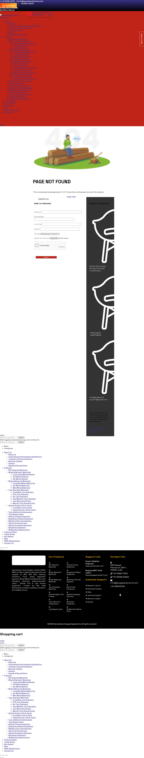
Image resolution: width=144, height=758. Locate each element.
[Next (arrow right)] (3, 549)
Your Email (38, 224)
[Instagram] (120, 595)
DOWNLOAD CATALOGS (9, 8)
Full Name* (38, 212)
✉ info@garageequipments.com (29, 1)
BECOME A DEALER (27, 3)
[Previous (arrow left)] (1, 549)
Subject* (37, 229)
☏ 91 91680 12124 (7, 1)
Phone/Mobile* (39, 217)
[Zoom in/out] (7, 547)
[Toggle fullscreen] (5, 547)
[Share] (3, 547)
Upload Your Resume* (41, 238)
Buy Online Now (8, 5)
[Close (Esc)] (1, 547)
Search (21, 437)
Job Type (37, 234)
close (2, 641)
